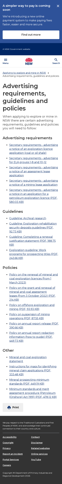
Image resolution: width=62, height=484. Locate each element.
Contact (35, 437)
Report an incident (13, 454)
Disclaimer (37, 442)
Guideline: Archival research (27, 218)
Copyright (8, 442)
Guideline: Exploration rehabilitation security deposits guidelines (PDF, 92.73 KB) (33, 227)
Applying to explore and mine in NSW (24, 72)
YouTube (36, 459)
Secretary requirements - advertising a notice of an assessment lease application (33, 171)
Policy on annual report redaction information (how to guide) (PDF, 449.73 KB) (31, 336)
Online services (39, 454)
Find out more (31, 34)
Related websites (40, 448)
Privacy (7, 448)
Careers (7, 465)
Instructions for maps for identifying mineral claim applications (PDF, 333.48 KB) (33, 370)
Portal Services (11, 459)
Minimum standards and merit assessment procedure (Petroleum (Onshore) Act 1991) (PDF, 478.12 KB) (33, 393)
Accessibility (10, 437)
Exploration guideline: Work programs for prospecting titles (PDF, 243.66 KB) (33, 254)
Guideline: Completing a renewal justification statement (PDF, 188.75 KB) (32, 240)
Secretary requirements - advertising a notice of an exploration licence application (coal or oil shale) (33, 148)
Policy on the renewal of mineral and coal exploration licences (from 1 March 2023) (33, 278)
